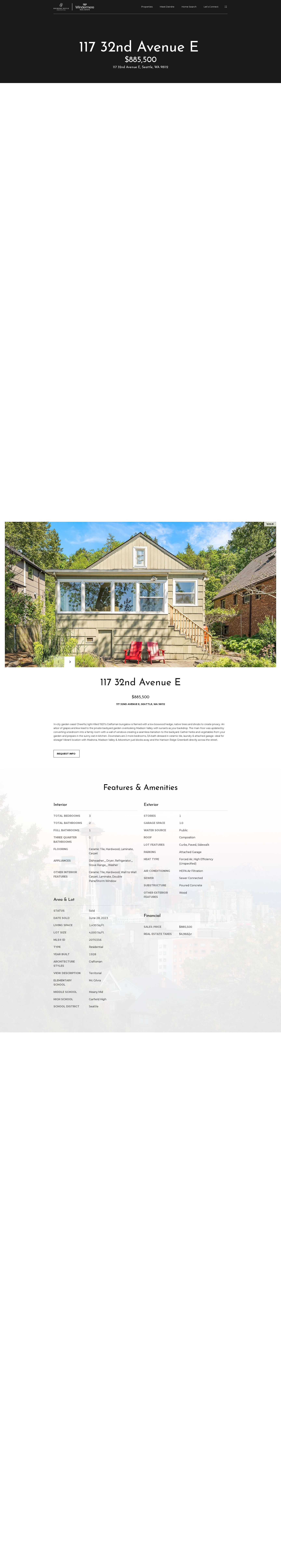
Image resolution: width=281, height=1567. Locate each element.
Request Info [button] (66, 753)
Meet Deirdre (167, 7)
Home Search (189, 7)
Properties (147, 7)
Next (69, 662)
